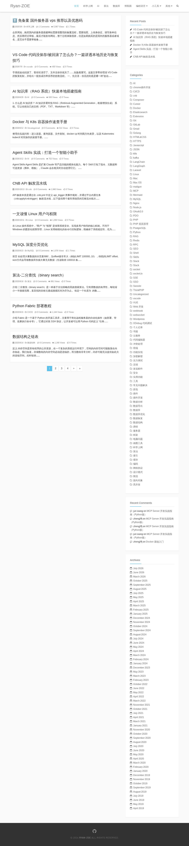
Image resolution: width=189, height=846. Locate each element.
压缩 (135, 364)
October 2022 (140, 684)
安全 (135, 373)
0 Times (68, 67)
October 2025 (140, 580)
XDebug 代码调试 (142, 323)
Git (134, 120)
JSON (136, 149)
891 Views (55, 281)
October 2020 (140, 734)
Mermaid (137, 195)
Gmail (136, 129)
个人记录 (138, 327)
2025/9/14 (18, 343)
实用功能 (138, 377)
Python (137, 232)
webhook (138, 311)
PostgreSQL (139, 228)
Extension (138, 116)
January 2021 (140, 725)
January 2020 (140, 771)
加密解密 (138, 356)
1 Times (71, 27)
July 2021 (138, 713)
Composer (138, 100)
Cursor (136, 104)
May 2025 (138, 597)
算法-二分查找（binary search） (39, 275)
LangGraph (139, 166)
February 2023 (141, 680)
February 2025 (141, 609)
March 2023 (139, 676)
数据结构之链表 (25, 336)
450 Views (56, 67)
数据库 (116, 5)
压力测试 (138, 360)
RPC (135, 244)
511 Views (63, 128)
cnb (30, 189)
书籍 (135, 331)
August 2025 (139, 589)
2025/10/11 (19, 220)
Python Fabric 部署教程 (32, 306)
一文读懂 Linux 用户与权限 (35, 214)
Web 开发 (138, 306)
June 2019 (138, 800)
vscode (29, 67)
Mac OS (137, 182)
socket (136, 269)
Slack (136, 261)
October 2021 (140, 709)
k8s (135, 153)
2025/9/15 (18, 312)
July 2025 (138, 593)
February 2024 (141, 659)
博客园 (128, 5)
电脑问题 (138, 439)
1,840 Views (56, 189)
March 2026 (139, 576)
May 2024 (138, 647)
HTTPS (137, 141)
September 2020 (142, 738)
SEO (135, 248)
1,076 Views (58, 251)
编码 (135, 464)
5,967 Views (58, 27)
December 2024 (141, 618)
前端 (135, 348)
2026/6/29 (18, 97)
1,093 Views (57, 220)
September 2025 (142, 585)
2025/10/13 (19, 189)
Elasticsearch (140, 112)
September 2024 (142, 630)
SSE (135, 277)
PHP (135, 220)
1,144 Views (57, 312)
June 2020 (138, 750)
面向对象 (138, 480)
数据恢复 (138, 418)
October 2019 (140, 783)
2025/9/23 (18, 251)
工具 (135, 381)
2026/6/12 (18, 128)
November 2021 (141, 705)
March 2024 (139, 655)
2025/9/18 (18, 281)
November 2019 (141, 779)
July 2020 (138, 746)
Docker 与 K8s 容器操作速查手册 (40, 122)
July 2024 (138, 638)
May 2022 (138, 692)
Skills (136, 257)
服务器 (136, 431)
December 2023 (141, 667)
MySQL (30, 251)
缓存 (135, 459)
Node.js (137, 207)
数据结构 (31, 343)
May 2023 (138, 671)
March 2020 (139, 762)
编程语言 (140, 5)
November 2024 (141, 622)
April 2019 (138, 808)
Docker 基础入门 (155, 541)
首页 (76, 5)
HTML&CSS (139, 137)
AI (98, 5)
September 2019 (142, 787)
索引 (135, 455)
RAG (135, 236)
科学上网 (88, 5)
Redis (136, 240)
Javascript (138, 145)
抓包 (135, 389)
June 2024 (138, 643)
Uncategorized (33, 128)
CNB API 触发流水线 (30, 183)
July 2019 (138, 796)
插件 (135, 393)
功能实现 (138, 352)
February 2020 (141, 767)
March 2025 (139, 605)
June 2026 (138, 572)
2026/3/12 (18, 159)
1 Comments (44, 27)
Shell (136, 253)
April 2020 (138, 758)
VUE (135, 302)
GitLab (136, 124)
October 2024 (140, 626)
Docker (137, 108)
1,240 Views (59, 343)
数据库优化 (139, 414)
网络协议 (138, 468)
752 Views (53, 159)
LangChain (139, 162)
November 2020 (141, 729)
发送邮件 (138, 368)
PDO (135, 215)
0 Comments (42, 67)
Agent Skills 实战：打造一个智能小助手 (45, 152)
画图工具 (138, 443)
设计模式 (138, 472)
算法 (106, 5)
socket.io (137, 273)
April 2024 (138, 651)
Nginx (136, 203)
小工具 (155, 5)
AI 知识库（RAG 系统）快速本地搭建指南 (47, 91)
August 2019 (139, 791)
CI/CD (30, 312)
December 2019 (141, 775)
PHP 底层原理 (140, 224)
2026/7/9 (18, 67)
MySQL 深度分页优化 (30, 244)
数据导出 (138, 406)
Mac (135, 178)
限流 (135, 476)
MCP (136, 191)
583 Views (53, 97)
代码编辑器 (139, 339)
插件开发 (138, 397)
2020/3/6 (18, 27)
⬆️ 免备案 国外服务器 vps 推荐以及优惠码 (48, 20)
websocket (138, 315)
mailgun (137, 186)
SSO (135, 282)
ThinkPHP (138, 290)
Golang (137, 133)
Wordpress (139, 319)
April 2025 (138, 601)
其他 (168, 5)
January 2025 (140, 614)
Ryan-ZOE (20, 6)
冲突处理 (138, 344)
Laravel (137, 170)
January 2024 (140, 663)
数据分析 (138, 402)
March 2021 (139, 721)
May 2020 (138, 754)
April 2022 (138, 696)
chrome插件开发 (141, 87)
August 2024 (139, 634)
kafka (136, 157)
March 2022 (139, 700)
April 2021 (138, 717)
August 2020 (139, 742)
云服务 (136, 335)
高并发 (136, 484)
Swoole (137, 286)
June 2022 (138, 688)
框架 (135, 435)
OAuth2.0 (138, 211)
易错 (135, 426)
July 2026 (138, 568)
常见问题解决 (140, 385)
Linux (30, 220)
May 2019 (138, 804)
